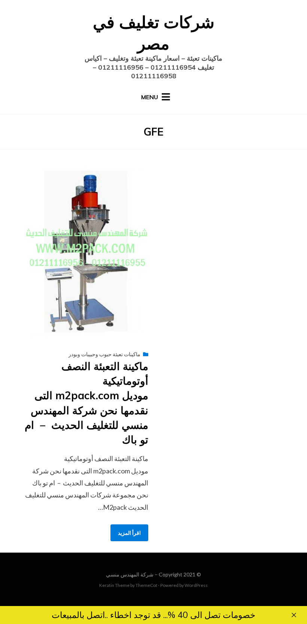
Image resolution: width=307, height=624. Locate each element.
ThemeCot (146, 585)
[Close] (294, 615)
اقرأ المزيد (129, 533)
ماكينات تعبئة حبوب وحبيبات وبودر (104, 354)
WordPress (196, 585)
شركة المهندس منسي (130, 574)
